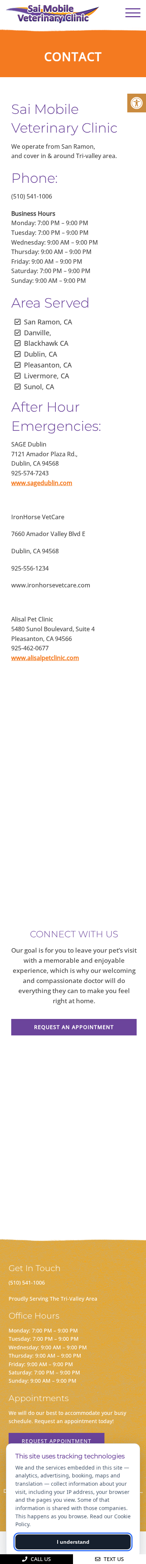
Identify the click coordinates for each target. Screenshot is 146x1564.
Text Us (113, 1559)
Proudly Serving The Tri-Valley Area (53, 1298)
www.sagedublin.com (41, 483)
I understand (73, 1542)
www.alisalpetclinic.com (45, 658)
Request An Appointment (74, 1027)
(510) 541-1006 (27, 1282)
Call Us (40, 1559)
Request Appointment (56, 1440)
